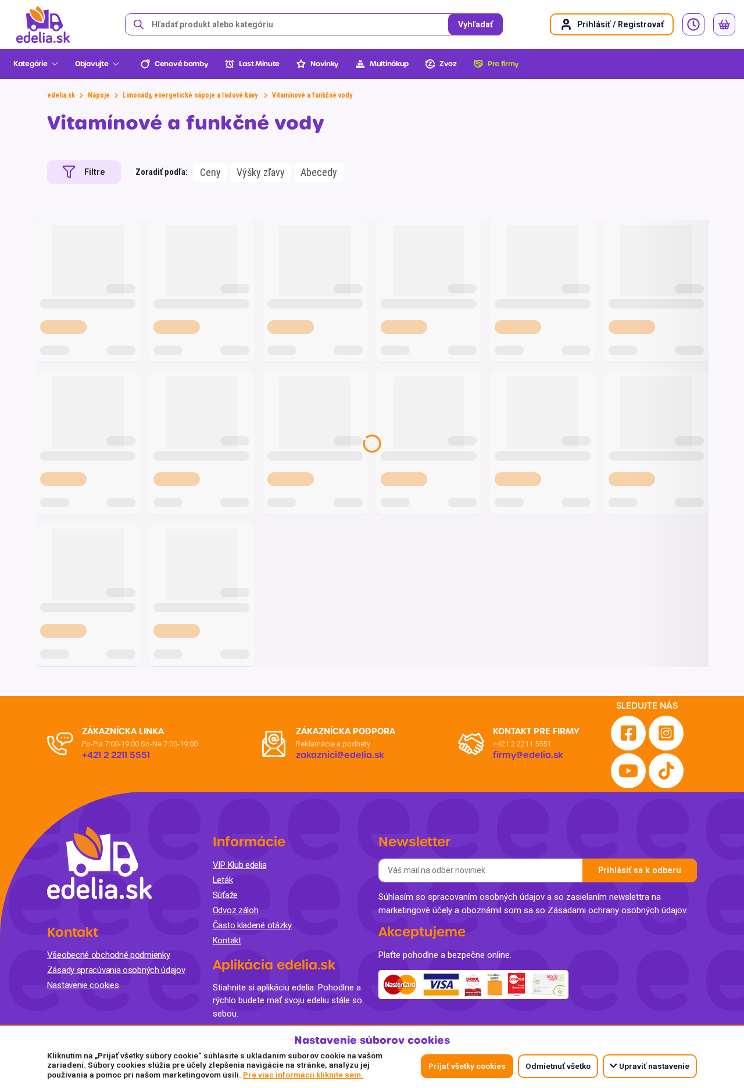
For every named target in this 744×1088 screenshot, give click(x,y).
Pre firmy (503, 64)
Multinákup (389, 64)
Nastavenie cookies (83, 985)
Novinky (324, 64)
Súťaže (225, 895)
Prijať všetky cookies (467, 1066)
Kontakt (227, 940)
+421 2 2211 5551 (522, 743)
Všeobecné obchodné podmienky (108, 955)
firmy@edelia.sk (528, 755)
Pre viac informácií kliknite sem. (303, 1074)
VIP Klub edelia (240, 865)
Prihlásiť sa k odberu (639, 870)
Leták (223, 880)
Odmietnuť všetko (558, 1066)
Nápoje (99, 95)
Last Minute (259, 64)
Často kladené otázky (252, 925)
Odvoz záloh (236, 910)
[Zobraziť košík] (724, 24)
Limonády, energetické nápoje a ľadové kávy (191, 95)
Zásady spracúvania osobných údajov (116, 970)
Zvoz (448, 64)
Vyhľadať (475, 25)
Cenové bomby (181, 64)
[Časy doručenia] (693, 24)
